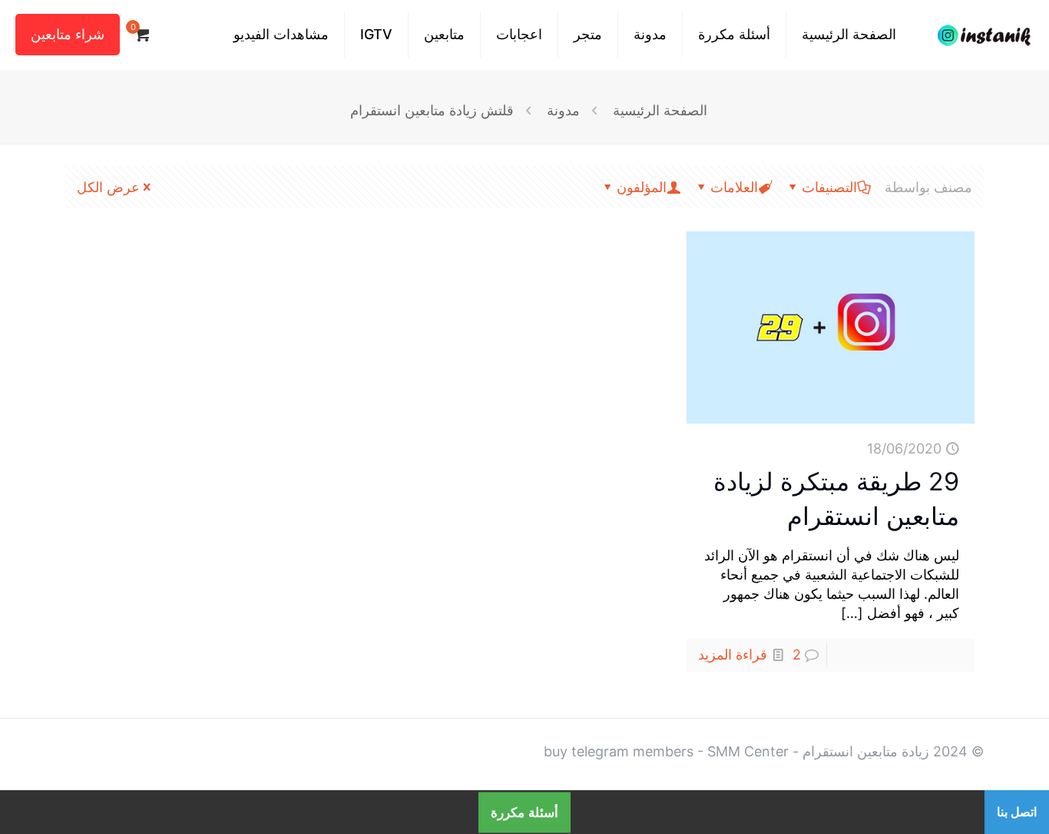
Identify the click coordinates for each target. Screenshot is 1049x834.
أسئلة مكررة (524, 812)
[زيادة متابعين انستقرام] (984, 34)
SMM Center (748, 751)
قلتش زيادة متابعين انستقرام (432, 110)
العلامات (734, 187)
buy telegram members (618, 751)
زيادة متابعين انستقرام (865, 751)
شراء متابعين (67, 34)
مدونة (563, 110)
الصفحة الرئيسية (660, 110)
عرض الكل (108, 187)
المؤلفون (642, 187)
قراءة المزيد (732, 654)
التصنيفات (829, 187)
